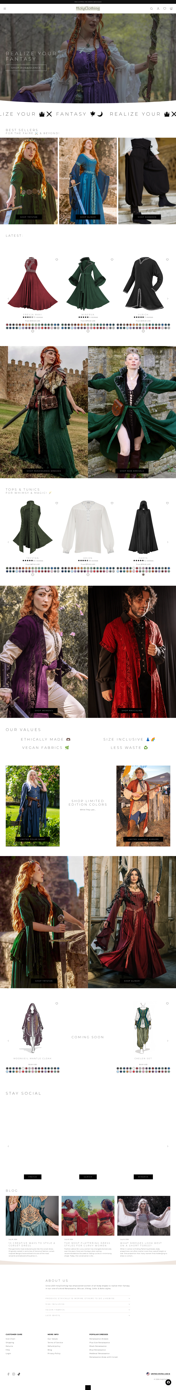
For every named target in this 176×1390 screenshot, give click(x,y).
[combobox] (48, 700)
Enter (97, 701)
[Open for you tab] (168, 1382)
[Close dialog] (132, 668)
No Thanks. (72, 713)
